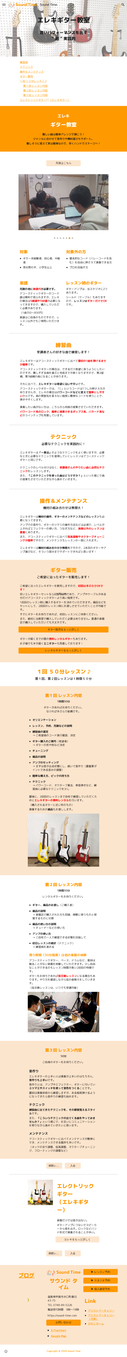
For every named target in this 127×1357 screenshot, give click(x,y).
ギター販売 (26, 76)
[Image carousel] (63, 206)
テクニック (26, 67)
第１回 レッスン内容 (35, 86)
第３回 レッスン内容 (35, 95)
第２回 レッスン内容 (35, 90)
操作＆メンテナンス (32, 72)
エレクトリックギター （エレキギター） (45, 100)
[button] (4, 4)
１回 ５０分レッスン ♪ (33, 81)
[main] (63, 20)
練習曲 (24, 62)
